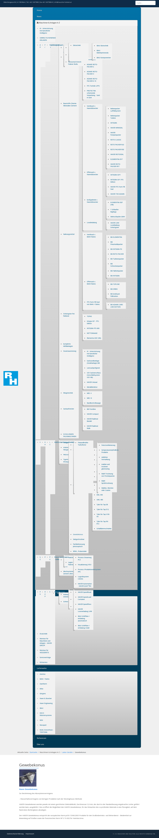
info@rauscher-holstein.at (63, 2)
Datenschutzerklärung (15, 834)
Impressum (30, 834)
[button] (86, 23)
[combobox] (145, 3)
